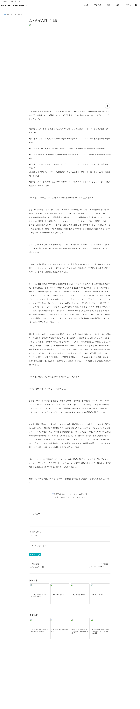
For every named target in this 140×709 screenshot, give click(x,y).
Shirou (34, 535)
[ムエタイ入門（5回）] (100, 591)
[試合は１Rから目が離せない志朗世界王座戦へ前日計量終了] (80, 625)
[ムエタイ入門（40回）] (59, 591)
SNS (117, 5)
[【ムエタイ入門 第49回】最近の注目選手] (39, 590)
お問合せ (127, 5)
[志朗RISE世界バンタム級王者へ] (59, 626)
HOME (85, 5)
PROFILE (97, 5)
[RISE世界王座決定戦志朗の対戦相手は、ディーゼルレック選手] (100, 624)
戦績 (108, 5)
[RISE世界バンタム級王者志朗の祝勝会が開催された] (39, 625)
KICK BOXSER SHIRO (14, 5)
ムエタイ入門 (35, 554)
